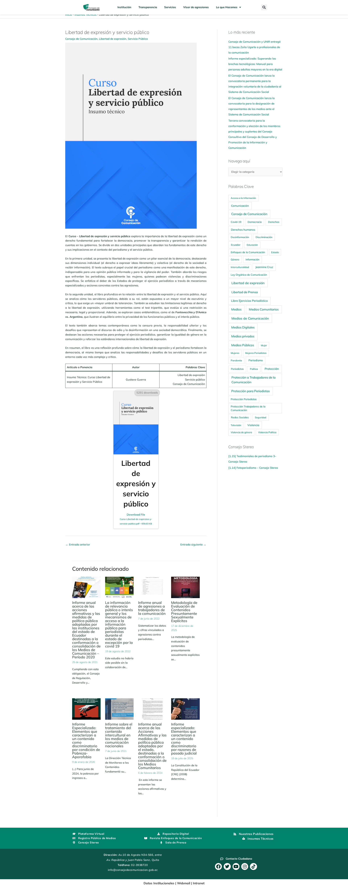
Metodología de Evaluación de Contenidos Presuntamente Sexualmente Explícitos (184, 611)
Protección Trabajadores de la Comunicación (248, 408)
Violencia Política (267, 432)
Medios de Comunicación (250, 318)
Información (252, 259)
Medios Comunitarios (264, 309)
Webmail (183, 883)
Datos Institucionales (159, 883)
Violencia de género (241, 432)
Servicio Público (138, 38)
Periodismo (255, 360)
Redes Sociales (240, 417)
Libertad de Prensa (244, 292)
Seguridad (260, 417)
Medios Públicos (242, 345)
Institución (124, 7)
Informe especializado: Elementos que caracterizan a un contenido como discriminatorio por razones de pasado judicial (184, 738)
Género (235, 259)
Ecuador (235, 244)
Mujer (264, 345)
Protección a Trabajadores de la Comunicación (253, 379)
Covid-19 (236, 221)
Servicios (170, 7)
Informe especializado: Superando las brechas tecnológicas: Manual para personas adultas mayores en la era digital (255, 64)
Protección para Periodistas (250, 391)
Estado (275, 252)
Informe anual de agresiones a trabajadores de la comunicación (152, 608)
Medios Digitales (242, 327)
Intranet (198, 883)
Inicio (68, 14)
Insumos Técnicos (85, 14)
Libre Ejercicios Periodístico (249, 301)
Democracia (255, 222)
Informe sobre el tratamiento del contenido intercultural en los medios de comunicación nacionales (118, 735)
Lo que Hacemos (226, 7)
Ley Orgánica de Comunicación (249, 274)
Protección (272, 369)
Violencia (253, 425)
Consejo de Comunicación (81, 38)
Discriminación (264, 237)
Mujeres (235, 353)
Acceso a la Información (243, 198)
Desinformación (240, 237)
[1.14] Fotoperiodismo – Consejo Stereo (253, 467)
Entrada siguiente (193, 544)
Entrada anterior (78, 544)
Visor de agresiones (196, 7)
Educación (252, 244)
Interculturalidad (240, 267)
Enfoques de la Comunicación (248, 252)
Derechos (273, 222)
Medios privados (242, 336)
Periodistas (237, 369)
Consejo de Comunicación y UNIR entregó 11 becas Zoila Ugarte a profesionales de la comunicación (254, 47)
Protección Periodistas (244, 399)
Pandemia (236, 360)
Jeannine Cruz (264, 267)
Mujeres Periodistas (255, 353)
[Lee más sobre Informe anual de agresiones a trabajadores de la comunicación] (152, 587)
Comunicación (240, 205)
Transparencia (147, 7)
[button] (264, 7)
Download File (136, 519)
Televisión (236, 425)
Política (254, 368)
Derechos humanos (243, 229)
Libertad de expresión (112, 38)
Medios (236, 309)
